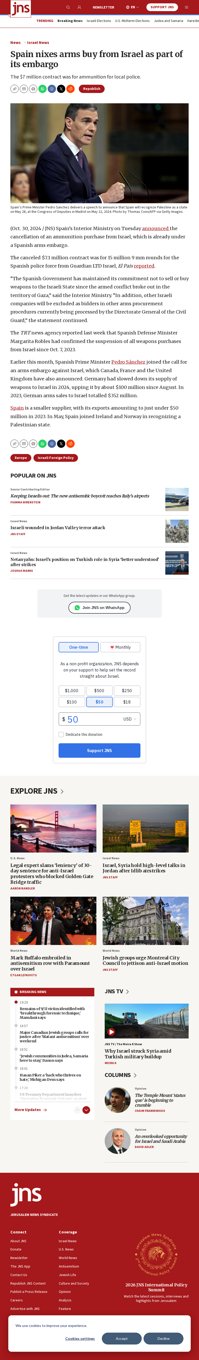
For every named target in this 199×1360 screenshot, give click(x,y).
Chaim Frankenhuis (150, 1111)
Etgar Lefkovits (23, 975)
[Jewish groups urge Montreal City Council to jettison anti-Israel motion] (146, 921)
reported (144, 266)
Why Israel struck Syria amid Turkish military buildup (138, 1054)
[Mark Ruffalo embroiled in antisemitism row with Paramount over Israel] (53, 921)
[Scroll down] (86, 1110)
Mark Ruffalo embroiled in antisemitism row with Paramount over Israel (50, 963)
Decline (164, 1338)
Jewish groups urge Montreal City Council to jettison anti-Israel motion (145, 960)
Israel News (38, 42)
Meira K (110, 1063)
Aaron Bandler (22, 888)
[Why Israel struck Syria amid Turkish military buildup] (147, 1021)
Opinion (140, 1089)
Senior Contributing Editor (30, 489)
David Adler (144, 1147)
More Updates (28, 1109)
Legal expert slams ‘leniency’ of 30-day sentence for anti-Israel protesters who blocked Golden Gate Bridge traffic (51, 873)
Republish (91, 88)
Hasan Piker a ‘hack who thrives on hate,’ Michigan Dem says (50, 1077)
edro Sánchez (130, 362)
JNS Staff (17, 534)
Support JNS (162, 7)
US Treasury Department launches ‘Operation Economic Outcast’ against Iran (53, 1099)
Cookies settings (80, 1338)
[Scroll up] (77, 1110)
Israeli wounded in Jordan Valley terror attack (57, 527)
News (15, 42)
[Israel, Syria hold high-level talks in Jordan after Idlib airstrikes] (146, 828)
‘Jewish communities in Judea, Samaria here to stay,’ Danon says (54, 1058)
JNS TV (114, 991)
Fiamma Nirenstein (25, 502)
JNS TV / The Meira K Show (123, 1044)
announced (156, 228)
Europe (21, 457)
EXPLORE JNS (34, 791)
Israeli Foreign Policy (56, 457)
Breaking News (33, 992)
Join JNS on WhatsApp (103, 607)
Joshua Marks (21, 571)
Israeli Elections (99, 21)
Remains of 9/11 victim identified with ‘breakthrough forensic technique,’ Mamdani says (52, 1013)
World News (18, 951)
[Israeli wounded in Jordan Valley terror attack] (177, 531)
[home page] (21, 8)
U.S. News (17, 858)
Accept (122, 1338)
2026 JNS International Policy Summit (156, 1287)
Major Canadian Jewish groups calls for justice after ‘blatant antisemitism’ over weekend (54, 1037)
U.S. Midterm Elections (132, 21)
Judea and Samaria (168, 21)
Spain (17, 408)
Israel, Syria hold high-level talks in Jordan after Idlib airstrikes (144, 868)
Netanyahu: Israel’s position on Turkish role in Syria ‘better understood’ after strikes (84, 562)
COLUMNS (118, 1075)
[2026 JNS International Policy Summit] (156, 1254)
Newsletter (103, 7)
